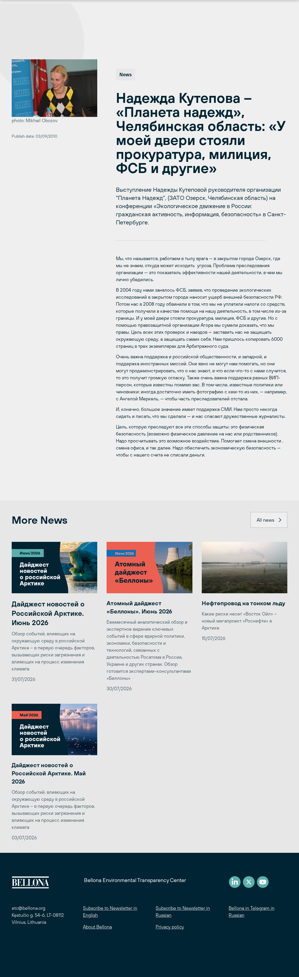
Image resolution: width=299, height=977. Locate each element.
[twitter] (249, 882)
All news (265, 520)
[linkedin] (235, 882)
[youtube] (263, 882)
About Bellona (97, 926)
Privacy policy (170, 926)
